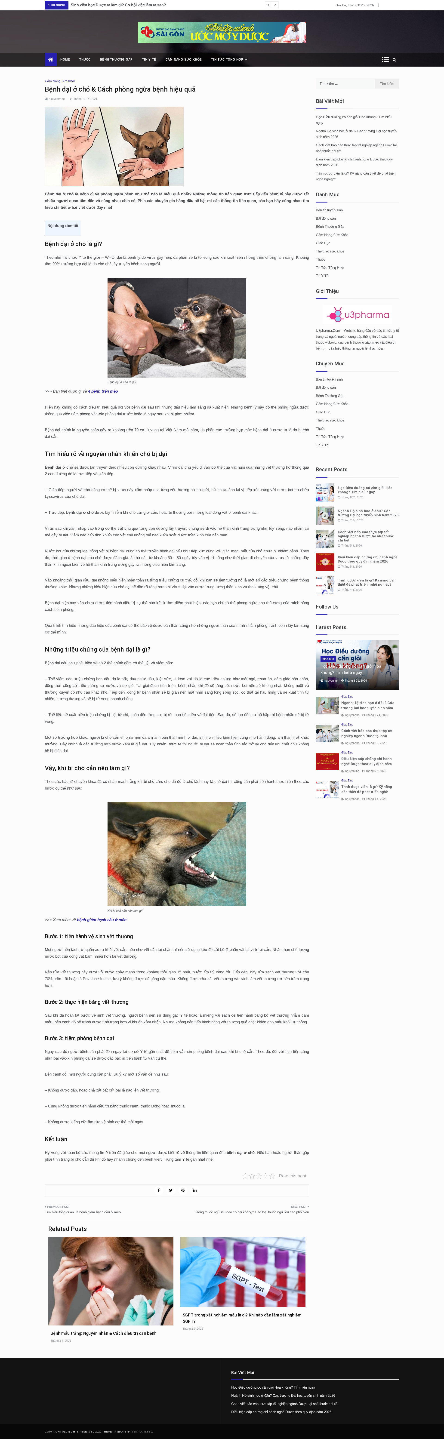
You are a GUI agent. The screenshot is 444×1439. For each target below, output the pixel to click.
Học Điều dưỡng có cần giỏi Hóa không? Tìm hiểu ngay (365, 490)
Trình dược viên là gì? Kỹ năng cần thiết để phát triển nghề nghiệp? (367, 582)
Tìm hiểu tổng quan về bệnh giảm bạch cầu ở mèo (83, 1212)
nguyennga (352, 799)
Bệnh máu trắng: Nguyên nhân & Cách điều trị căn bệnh (104, 1333)
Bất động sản (326, 218)
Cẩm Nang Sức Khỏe (184, 59)
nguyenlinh (331, 680)
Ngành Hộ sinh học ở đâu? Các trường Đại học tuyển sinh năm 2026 (368, 513)
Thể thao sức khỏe (330, 251)
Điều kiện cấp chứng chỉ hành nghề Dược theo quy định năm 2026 (368, 559)
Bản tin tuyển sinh (329, 210)
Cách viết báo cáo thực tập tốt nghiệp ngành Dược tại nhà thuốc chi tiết (366, 536)
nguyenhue (352, 715)
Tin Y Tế (149, 59)
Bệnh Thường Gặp (116, 59)
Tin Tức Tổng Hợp (227, 59)
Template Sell (143, 1431)
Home (65, 59)
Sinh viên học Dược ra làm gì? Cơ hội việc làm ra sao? (118, 5)
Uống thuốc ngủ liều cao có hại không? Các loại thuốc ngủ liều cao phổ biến (252, 1212)
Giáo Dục (323, 243)
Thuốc (85, 59)
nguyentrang (57, 99)
